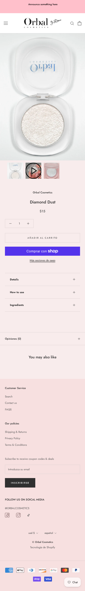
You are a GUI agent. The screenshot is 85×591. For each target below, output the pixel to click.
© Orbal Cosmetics (42, 542)
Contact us (11, 403)
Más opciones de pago (42, 260)
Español (49, 533)
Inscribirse (20, 482)
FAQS (8, 409)
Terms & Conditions (16, 445)
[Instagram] (18, 515)
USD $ (31, 533)
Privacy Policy (12, 438)
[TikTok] (28, 515)
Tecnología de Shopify (42, 547)
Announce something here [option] (42, 4)
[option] (42, 96)
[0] (79, 23)
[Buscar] (72, 23)
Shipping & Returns (16, 432)
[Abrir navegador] (6, 23)
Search (9, 396)
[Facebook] (7, 515)
